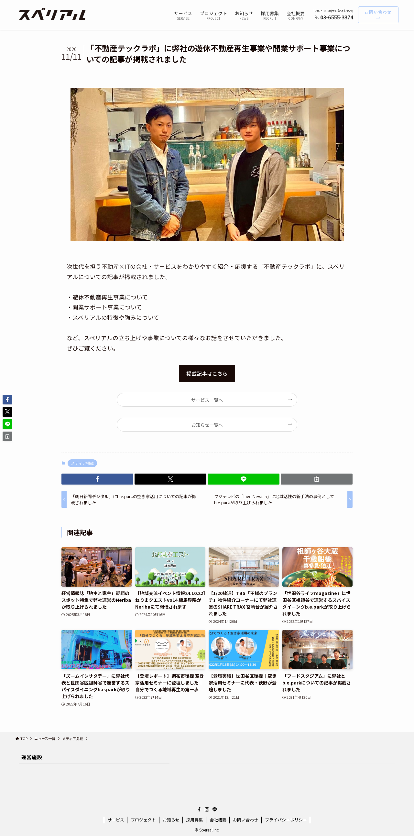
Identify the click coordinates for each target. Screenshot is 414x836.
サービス (115, 820)
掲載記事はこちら (207, 373)
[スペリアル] (53, 15)
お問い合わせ (245, 820)
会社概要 (218, 820)
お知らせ (171, 820)
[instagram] (207, 809)
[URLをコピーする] (317, 479)
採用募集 (194, 820)
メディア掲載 (82, 463)
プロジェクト (143, 820)
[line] (215, 809)
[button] (97, 479)
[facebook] (199, 809)
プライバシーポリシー (286, 820)
